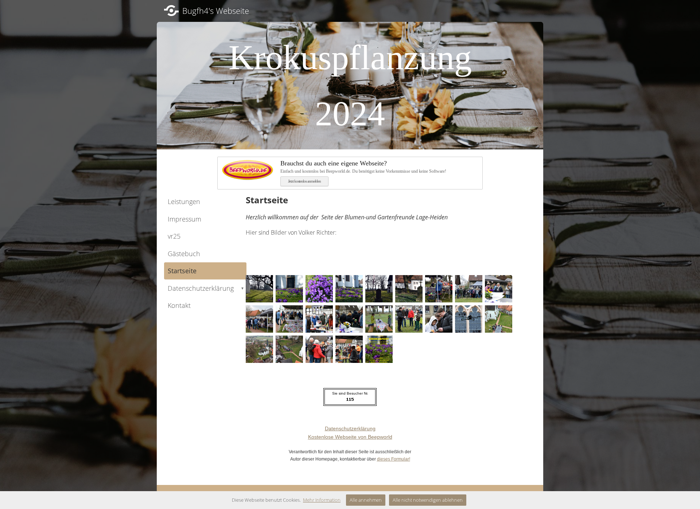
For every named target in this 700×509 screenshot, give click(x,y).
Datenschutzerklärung (206, 288)
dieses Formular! (393, 459)
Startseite (182, 270)
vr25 (174, 236)
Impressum (184, 219)
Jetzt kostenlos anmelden (304, 181)
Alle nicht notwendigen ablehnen (428, 500)
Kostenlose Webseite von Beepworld (350, 437)
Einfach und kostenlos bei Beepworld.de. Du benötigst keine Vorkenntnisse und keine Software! (363, 167)
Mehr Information (322, 500)
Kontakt (179, 305)
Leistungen (184, 201)
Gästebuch (184, 253)
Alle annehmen (366, 500)
